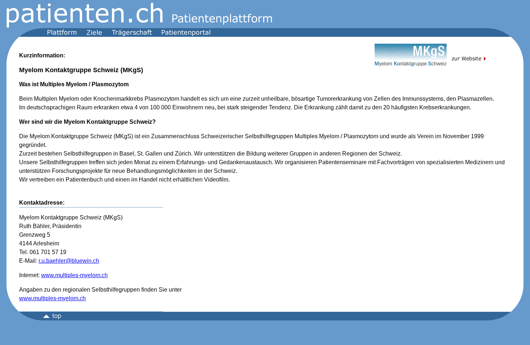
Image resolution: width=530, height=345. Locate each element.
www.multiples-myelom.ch (74, 275)
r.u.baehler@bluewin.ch (69, 261)
